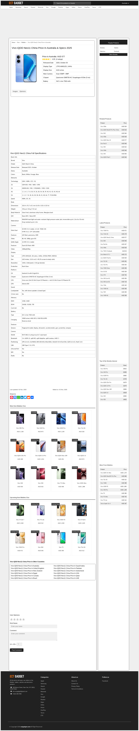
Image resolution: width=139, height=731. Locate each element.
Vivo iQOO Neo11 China (107, 237)
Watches (102, 51)
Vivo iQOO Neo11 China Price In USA (66, 573)
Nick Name (13, 623)
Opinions (23, 91)
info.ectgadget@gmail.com (20, 691)
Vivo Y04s (103, 285)
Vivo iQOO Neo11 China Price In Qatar (67, 576)
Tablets (116, 48)
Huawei (43, 689)
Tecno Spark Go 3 (105, 503)
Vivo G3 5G (104, 271)
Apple (42, 681)
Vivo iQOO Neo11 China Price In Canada (25, 576)
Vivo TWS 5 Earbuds (106, 251)
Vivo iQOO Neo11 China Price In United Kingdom (27, 568)
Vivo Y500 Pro (104, 230)
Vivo (18, 42)
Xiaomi (43, 686)
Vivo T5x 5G (104, 479)
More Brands (113, 54)
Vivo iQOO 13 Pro (105, 386)
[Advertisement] (69, 24)
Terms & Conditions (77, 689)
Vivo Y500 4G (104, 288)
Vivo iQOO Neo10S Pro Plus (108, 476)
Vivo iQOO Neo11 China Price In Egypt (24, 573)
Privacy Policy (75, 686)
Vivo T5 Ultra (104, 496)
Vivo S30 (103, 133)
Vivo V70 (103, 275)
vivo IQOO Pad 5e (106, 258)
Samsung (43, 683)
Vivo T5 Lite (104, 500)
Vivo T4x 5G (104, 379)
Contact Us (74, 683)
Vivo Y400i (103, 483)
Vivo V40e (103, 150)
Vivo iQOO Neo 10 (106, 140)
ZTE (42, 715)
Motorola (43, 691)
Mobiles (23, 42)
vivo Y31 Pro (104, 264)
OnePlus (43, 710)
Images (15, 91)
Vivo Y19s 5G (104, 234)
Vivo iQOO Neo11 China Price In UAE (66, 578)
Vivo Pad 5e (104, 244)
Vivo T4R (103, 292)
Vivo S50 (103, 241)
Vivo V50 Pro (104, 368)
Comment (13, 630)
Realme (43, 699)
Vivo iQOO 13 (104, 392)
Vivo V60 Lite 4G (105, 278)
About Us (74, 681)
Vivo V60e (103, 126)
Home (13, 42)
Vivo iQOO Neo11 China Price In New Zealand (26, 571)
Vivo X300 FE (104, 486)
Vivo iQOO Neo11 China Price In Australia (25, 566)
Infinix (42, 705)
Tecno (42, 713)
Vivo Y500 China (105, 268)
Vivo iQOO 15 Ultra (106, 473)
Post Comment (17, 650)
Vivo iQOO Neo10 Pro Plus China (110, 130)
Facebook (105, 681)
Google (43, 697)
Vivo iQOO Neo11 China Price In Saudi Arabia (69, 566)
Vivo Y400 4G (104, 295)
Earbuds (116, 51)
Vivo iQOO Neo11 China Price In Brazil (24, 578)
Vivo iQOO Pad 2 (105, 157)
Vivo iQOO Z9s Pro (106, 382)
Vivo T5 (103, 493)
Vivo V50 (103, 147)
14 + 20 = (13, 644)
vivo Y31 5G (104, 261)
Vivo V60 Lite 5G (105, 282)
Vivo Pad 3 (104, 143)
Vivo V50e (103, 136)
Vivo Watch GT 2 (105, 254)
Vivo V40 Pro (104, 372)
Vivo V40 (103, 153)
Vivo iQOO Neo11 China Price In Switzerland (69, 571)
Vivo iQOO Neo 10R (106, 389)
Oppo (42, 702)
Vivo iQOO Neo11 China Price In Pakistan (68, 568)
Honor (42, 707)
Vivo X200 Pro (104, 375)
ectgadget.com (25, 726)
